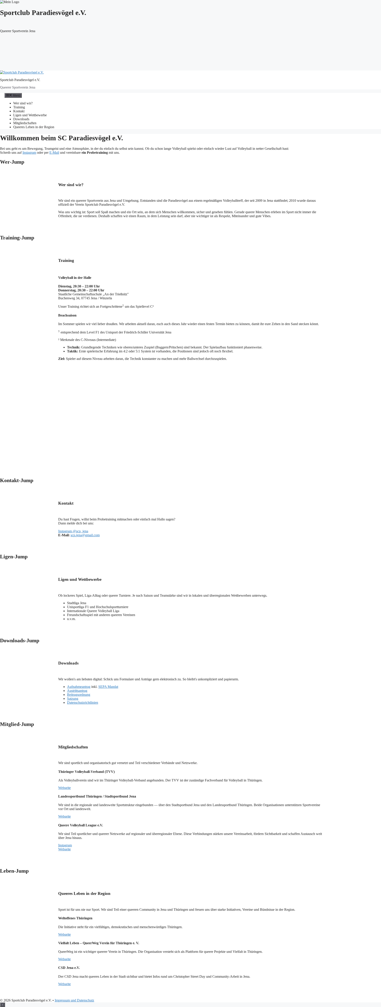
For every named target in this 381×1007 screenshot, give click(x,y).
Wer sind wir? (23, 103)
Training (19, 107)
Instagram (29, 152)
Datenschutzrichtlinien (82, 702)
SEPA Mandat (108, 687)
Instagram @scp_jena (73, 531)
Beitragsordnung (78, 694)
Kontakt (18, 111)
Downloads (21, 119)
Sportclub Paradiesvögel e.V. (20, 80)
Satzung (72, 698)
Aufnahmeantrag (78, 687)
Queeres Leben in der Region (33, 127)
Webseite (64, 788)
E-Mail (54, 152)
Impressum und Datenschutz (74, 1000)
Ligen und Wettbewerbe (30, 115)
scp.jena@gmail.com (85, 535)
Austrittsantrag (77, 690)
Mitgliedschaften (24, 123)
